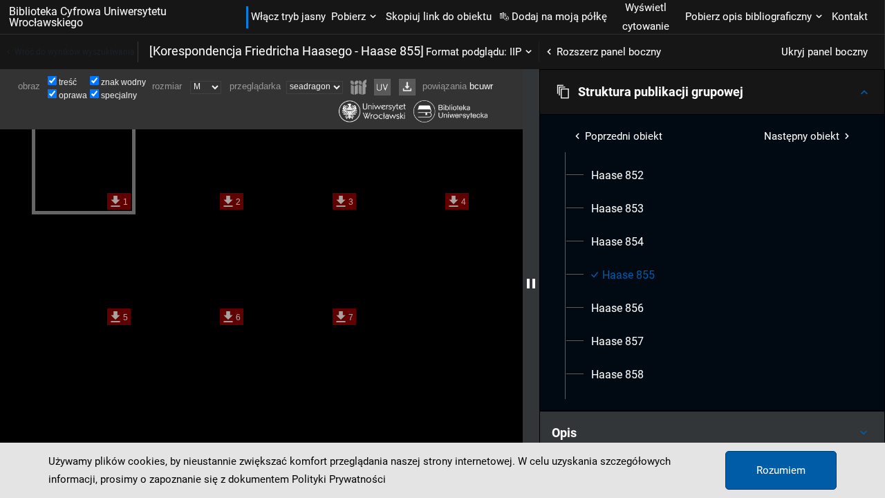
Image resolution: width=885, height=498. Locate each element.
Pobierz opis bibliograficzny (748, 16)
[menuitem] (617, 176)
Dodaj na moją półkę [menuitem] (559, 16)
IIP (515, 52)
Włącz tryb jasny (288, 16)
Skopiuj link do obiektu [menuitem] (439, 16)
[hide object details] (531, 283)
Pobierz (348, 16)
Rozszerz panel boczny (609, 52)
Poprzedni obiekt (623, 136)
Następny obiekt (801, 136)
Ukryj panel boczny (824, 52)
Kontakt (850, 16)
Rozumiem (780, 470)
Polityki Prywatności (339, 479)
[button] (712, 92)
